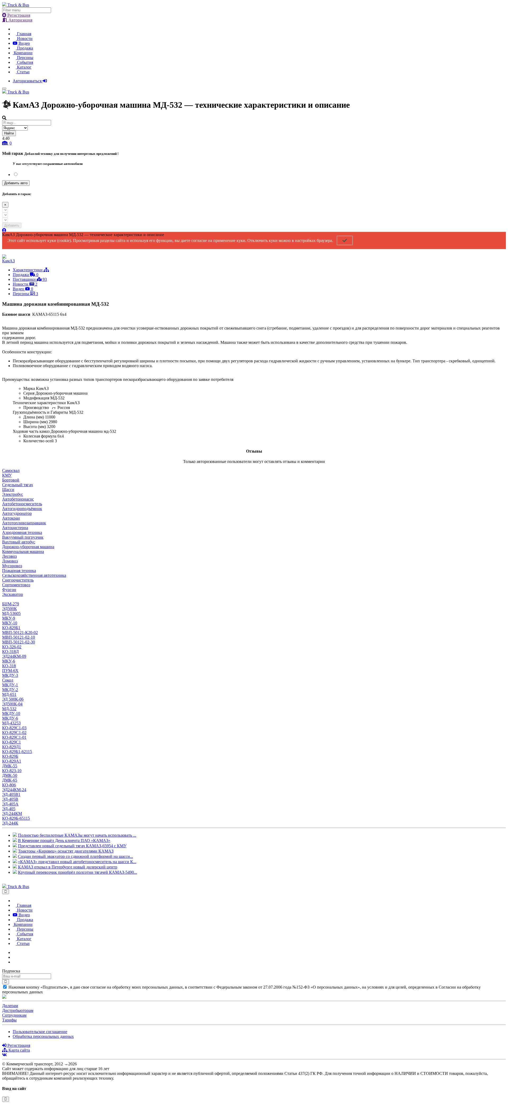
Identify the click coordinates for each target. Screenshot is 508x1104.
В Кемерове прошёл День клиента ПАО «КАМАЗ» (64, 840)
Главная (23, 33)
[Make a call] (14, 962)
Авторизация (19, 20)
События (24, 62)
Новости (24, 38)
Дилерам (10, 1005)
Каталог (23, 67)
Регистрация (18, 15)
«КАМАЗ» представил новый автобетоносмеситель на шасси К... (77, 861)
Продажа (24, 48)
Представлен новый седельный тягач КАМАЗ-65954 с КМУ (72, 846)
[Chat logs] (14, 952)
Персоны (24, 57)
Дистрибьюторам (17, 1010)
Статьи (23, 72)
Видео (23, 43)
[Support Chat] (14, 957)
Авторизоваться (28, 81)
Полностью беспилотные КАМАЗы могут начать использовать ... (77, 835)
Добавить (11, 225)
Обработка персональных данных (43, 1036)
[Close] (5, 891)
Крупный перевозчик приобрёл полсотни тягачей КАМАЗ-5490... (77, 872)
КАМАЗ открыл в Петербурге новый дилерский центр (67, 867)
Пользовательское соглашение (40, 1031)
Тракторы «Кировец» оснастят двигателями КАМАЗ (66, 851)
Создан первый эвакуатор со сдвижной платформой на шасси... (75, 856)
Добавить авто (16, 183)
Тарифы (9, 1020)
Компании (23, 53)
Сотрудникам (14, 1015)
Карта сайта (18, 1050)
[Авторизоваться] (4, 230)
